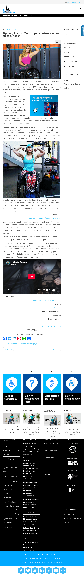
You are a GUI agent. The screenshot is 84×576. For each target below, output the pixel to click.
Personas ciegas (71, 61)
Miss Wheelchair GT (73, 471)
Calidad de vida (13, 344)
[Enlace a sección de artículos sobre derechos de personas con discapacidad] (72, 418)
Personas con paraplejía (14, 30)
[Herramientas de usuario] (58, 42)
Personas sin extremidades (69, 54)
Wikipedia (57, 308)
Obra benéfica (73, 444)
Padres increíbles (72, 66)
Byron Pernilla (56, 323)
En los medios (49, 458)
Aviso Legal (70, 514)
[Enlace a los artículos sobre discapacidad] (11, 418)
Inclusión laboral (73, 459)
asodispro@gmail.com (74, 2)
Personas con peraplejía (28, 344)
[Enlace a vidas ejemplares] (31, 418)
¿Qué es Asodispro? (51, 444)
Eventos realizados (50, 451)
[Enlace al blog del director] (72, 490)
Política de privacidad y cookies (72, 521)
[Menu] (80, 9)
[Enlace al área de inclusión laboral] (72, 463)
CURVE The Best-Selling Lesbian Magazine (47, 300)
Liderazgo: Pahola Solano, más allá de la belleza (72, 84)
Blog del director (73, 485)
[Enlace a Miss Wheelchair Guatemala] (72, 476)
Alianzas (46, 465)
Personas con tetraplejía (70, 37)
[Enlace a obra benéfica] (72, 449)
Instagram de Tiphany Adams (51, 326)
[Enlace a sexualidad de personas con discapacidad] (52, 420)
